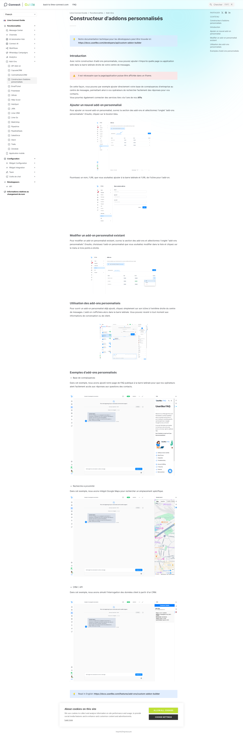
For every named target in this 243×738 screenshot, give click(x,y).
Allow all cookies (163, 710)
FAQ (74, 4)
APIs (140, 97)
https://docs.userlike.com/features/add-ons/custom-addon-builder (127, 693)
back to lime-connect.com (55, 4)
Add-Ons (110, 13)
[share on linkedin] (229, 13)
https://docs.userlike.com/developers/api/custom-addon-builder (109, 42)
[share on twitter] (222, 13)
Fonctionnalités (96, 13)
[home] (21, 5)
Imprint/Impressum (124, 732)
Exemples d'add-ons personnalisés (224, 51)
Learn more (69, 720)
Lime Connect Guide (78, 13)
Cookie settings (163, 717)
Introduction (215, 27)
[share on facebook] (226, 13)
